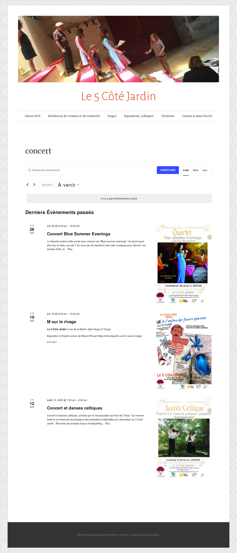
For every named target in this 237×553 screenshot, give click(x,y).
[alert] (119, 198)
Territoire (167, 116)
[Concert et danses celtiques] (183, 438)
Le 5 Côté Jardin (118, 96)
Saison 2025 (32, 116)
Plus (70, 249)
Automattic (152, 535)
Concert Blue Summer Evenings (78, 234)
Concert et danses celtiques (74, 408)
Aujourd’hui (47, 184)
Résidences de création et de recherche (74, 116)
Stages (112, 116)
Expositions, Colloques (139, 116)
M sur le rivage (61, 321)
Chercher (167, 170)
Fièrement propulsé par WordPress (97, 535)
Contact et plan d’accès (197, 116)
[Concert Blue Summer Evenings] (183, 263)
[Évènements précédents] (27, 185)
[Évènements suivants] (34, 185)
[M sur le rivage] (183, 351)
